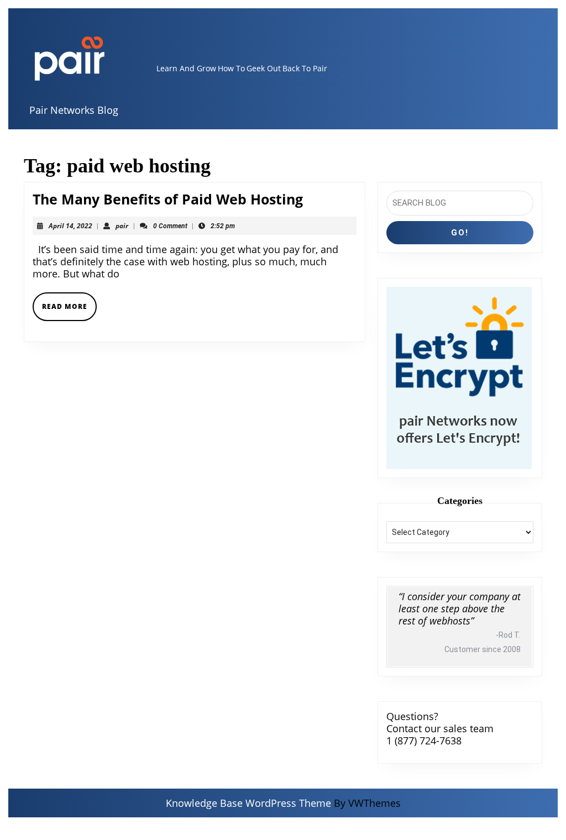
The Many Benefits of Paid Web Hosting (168, 199)
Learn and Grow (186, 68)
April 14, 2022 (70, 225)
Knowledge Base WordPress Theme (248, 803)
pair (122, 225)
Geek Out (264, 68)
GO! (460, 233)
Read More (69, 311)
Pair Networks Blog (73, 110)
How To (231, 68)
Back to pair (304, 68)
